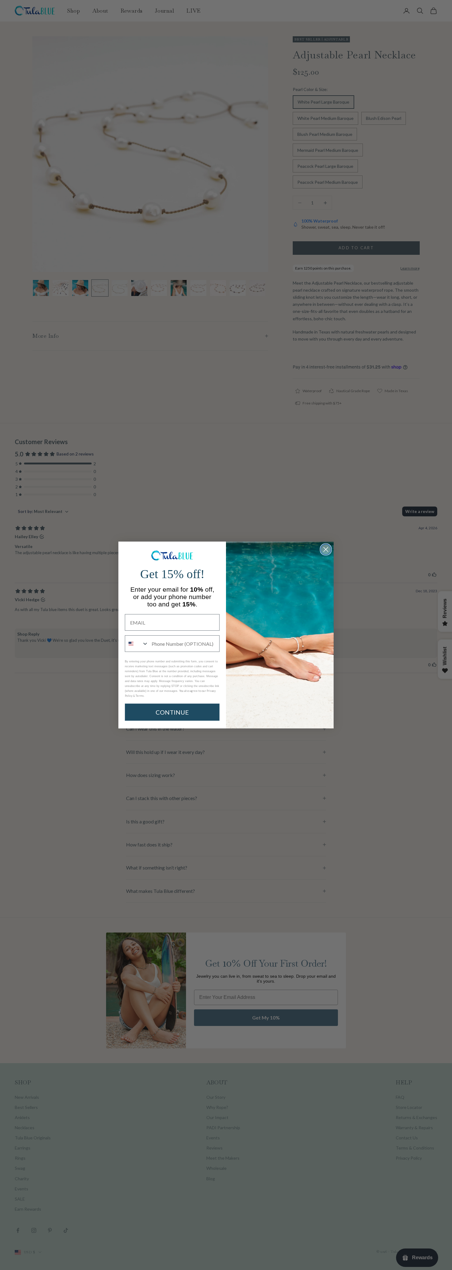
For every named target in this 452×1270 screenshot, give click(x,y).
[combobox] (137, 644)
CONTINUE (172, 712)
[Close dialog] (325, 549)
